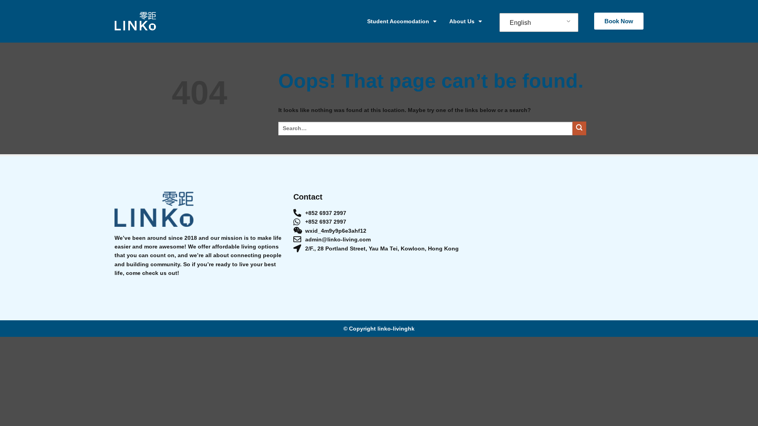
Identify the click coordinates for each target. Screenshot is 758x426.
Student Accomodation (398, 21)
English (520, 22)
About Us (462, 21)
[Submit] (579, 128)
